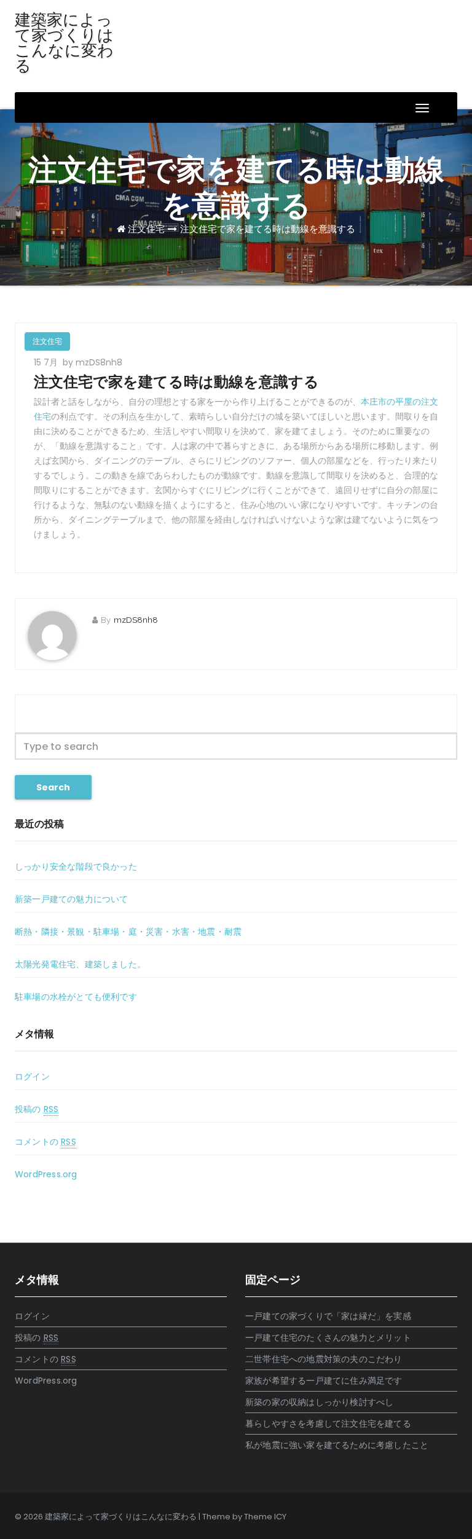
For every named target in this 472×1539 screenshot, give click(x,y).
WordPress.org (46, 1174)
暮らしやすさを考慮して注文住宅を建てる (328, 1423)
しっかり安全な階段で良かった (76, 866)
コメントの (45, 1142)
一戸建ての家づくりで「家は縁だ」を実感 (328, 1316)
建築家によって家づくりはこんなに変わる (64, 43)
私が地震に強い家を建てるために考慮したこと (336, 1445)
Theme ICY (265, 1516)
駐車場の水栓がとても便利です (76, 997)
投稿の (36, 1109)
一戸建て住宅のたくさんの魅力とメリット (328, 1337)
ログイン (32, 1076)
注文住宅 (146, 228)
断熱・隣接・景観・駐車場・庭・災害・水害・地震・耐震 (128, 931)
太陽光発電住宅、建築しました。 (80, 964)
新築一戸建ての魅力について (71, 899)
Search (53, 787)
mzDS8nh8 (136, 620)
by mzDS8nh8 (92, 362)
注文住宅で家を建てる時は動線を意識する (267, 228)
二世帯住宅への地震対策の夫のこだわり (324, 1359)
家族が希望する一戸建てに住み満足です (324, 1380)
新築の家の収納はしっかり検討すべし (319, 1402)
